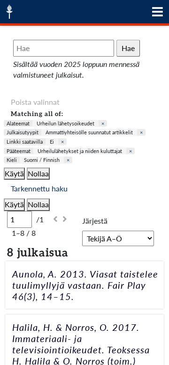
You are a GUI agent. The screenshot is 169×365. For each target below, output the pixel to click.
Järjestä (95, 220)
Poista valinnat (35, 101)
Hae (128, 48)
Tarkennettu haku (39, 188)
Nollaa (38, 173)
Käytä (14, 173)
